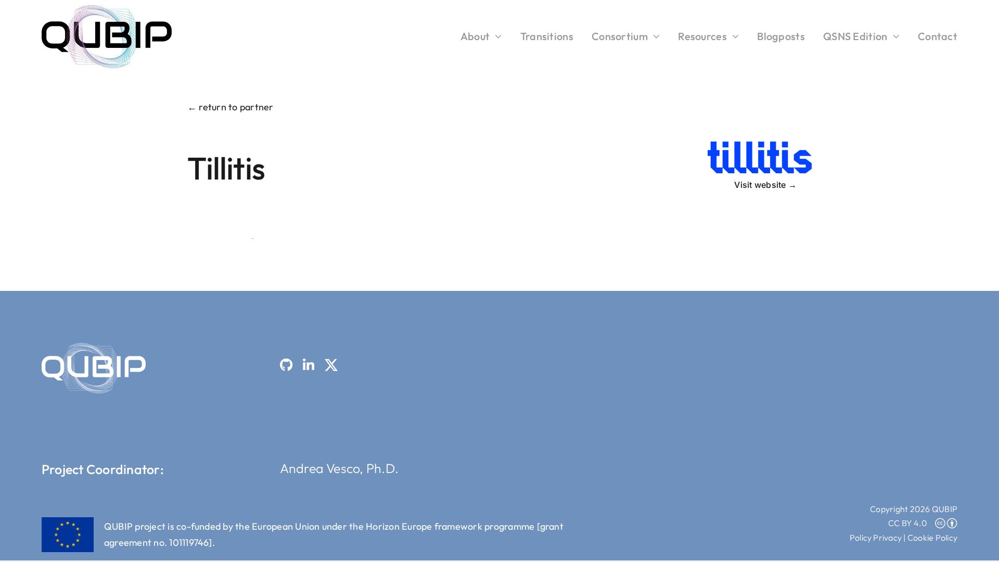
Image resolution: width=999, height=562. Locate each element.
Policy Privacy (876, 537)
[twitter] (331, 365)
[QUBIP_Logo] (107, 9)
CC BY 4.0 (907, 523)
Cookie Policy (932, 537)
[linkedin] (308, 365)
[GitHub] (286, 365)
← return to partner (230, 107)
